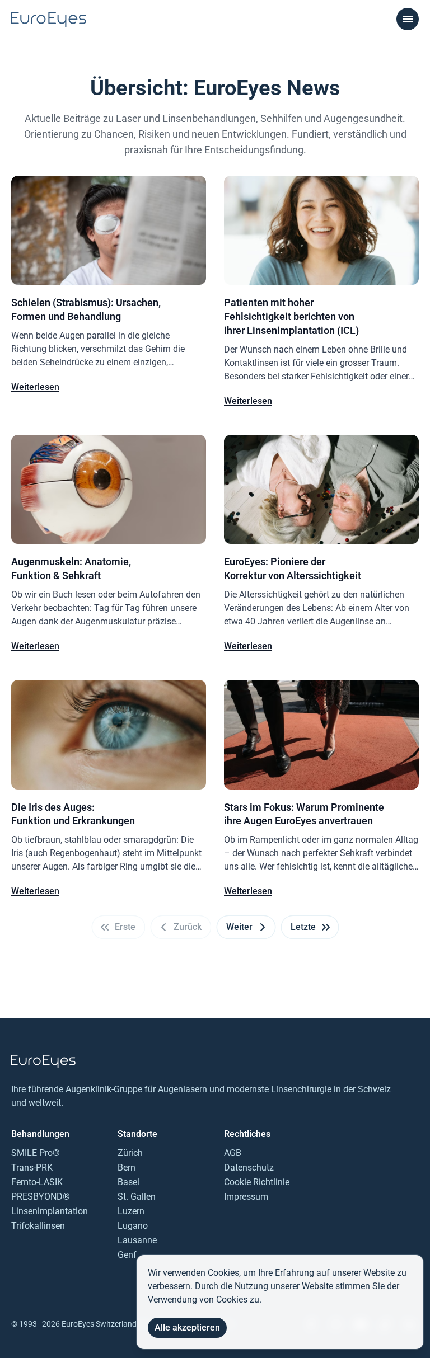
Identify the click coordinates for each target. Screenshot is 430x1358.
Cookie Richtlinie (256, 1182)
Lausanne (137, 1240)
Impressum (246, 1196)
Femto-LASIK (37, 1182)
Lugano (133, 1225)
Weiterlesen (35, 387)
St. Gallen (137, 1196)
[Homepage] (48, 19)
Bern (126, 1167)
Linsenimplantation (49, 1211)
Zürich (130, 1153)
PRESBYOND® (40, 1196)
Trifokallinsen (38, 1225)
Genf (127, 1254)
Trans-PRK (32, 1167)
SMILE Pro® (35, 1153)
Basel (128, 1182)
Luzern (131, 1211)
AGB (232, 1153)
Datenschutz (249, 1167)
